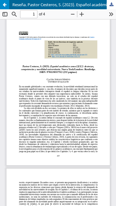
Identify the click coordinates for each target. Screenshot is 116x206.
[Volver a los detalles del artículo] (4, 4)
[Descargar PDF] (111, 4)
